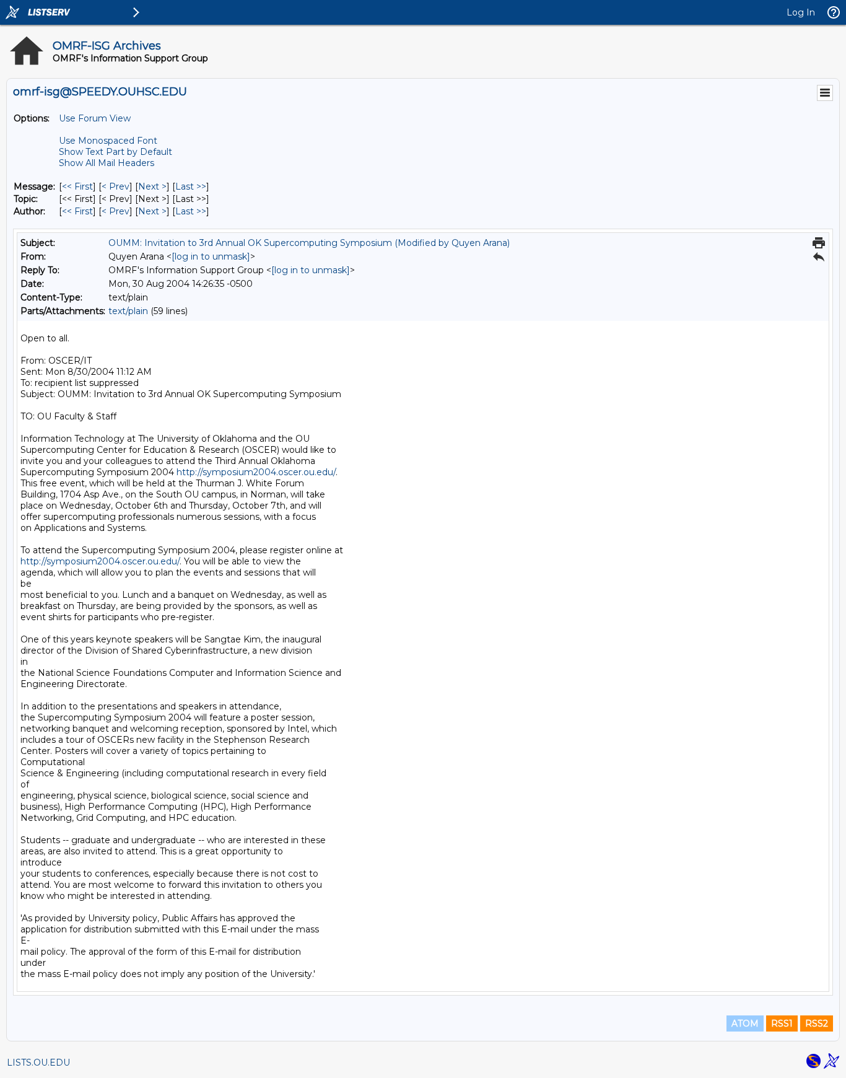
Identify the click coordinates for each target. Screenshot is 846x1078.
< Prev (115, 186)
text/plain (128, 311)
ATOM (745, 1023)
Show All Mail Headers (106, 163)
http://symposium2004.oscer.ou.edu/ (256, 472)
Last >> (190, 186)
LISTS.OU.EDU (38, 1062)
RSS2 (816, 1023)
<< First (77, 186)
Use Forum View (95, 118)
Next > (152, 186)
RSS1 (782, 1023)
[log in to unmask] (211, 256)
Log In (801, 12)
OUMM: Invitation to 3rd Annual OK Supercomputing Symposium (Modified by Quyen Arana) (309, 242)
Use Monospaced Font (108, 140)
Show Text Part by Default (115, 151)
